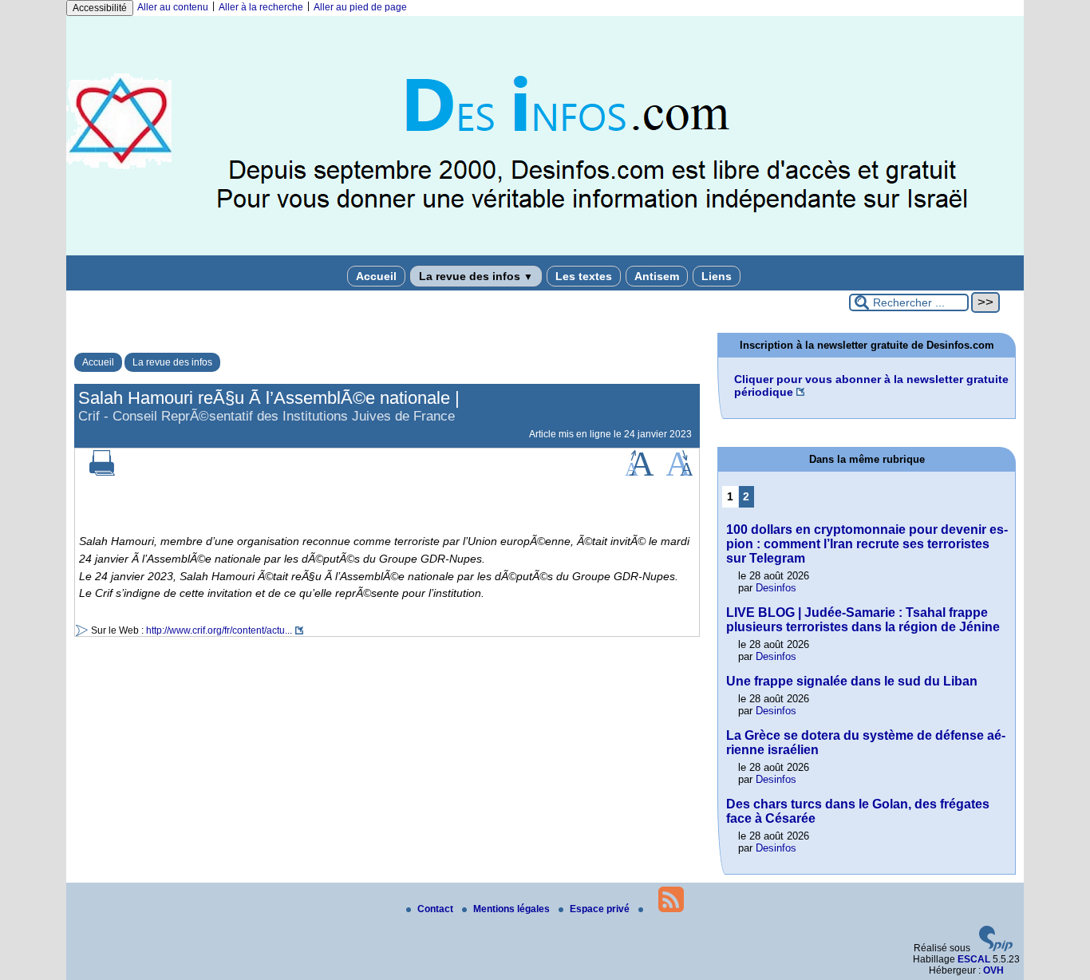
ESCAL (974, 959)
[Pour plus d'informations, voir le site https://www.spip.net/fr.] (996, 948)
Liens (716, 276)
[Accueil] (545, 252)
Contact (436, 909)
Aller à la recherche (261, 7)
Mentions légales (512, 909)
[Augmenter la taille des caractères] (639, 472)
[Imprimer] (102, 472)
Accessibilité (100, 8)
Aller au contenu (172, 7)
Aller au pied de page (360, 7)
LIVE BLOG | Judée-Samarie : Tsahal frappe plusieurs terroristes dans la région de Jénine (863, 620)
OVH (993, 970)
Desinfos (776, 588)
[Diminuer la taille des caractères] (679, 472)
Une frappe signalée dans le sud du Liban (851, 681)
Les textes (583, 276)
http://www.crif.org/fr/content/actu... (219, 630)
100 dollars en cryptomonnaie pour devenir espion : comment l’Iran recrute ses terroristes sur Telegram (867, 544)
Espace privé (601, 909)
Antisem (656, 276)
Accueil (376, 276)
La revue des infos (476, 276)
